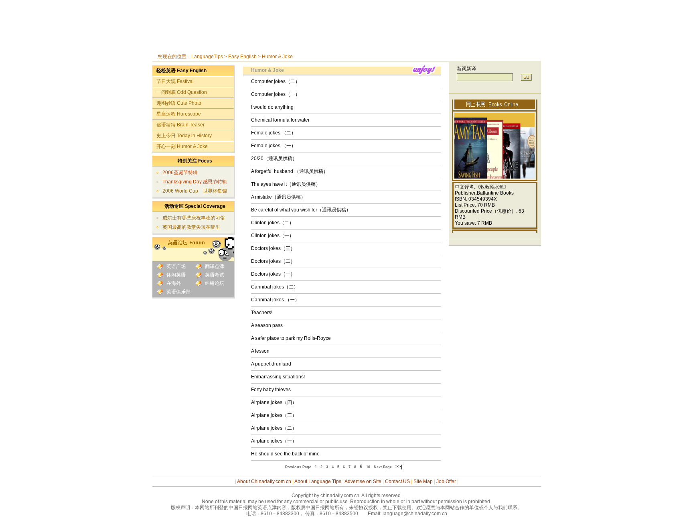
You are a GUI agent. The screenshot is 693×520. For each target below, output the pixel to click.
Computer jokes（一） (275, 94)
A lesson (260, 351)
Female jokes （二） (273, 133)
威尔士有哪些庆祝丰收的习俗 (193, 218)
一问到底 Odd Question (181, 92)
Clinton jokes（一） (272, 235)
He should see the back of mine (285, 454)
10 (368, 467)
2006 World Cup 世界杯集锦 (194, 191)
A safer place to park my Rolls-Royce (291, 338)
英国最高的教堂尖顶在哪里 (191, 227)
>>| (398, 466)
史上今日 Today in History (184, 135)
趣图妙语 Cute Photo (178, 103)
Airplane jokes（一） (274, 441)
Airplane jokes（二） (274, 428)
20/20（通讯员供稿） (274, 158)
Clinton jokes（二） (272, 222)
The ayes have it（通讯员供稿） (285, 184)
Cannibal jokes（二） (274, 287)
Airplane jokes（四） (274, 402)
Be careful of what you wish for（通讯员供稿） (301, 210)
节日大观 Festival (175, 81)
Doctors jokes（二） (273, 261)
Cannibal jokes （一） (275, 300)
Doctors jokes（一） (273, 274)
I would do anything (272, 107)
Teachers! (261, 312)
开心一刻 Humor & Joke (182, 146)
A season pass (267, 325)
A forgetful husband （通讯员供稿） (289, 171)
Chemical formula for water (280, 120)
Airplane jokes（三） (274, 415)
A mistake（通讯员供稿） (278, 197)
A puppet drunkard (271, 364)
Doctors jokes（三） (273, 248)
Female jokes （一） (273, 145)
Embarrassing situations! (278, 377)
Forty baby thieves (271, 389)
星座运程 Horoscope (178, 114)
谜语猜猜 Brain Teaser (180, 125)
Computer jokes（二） (275, 81)
